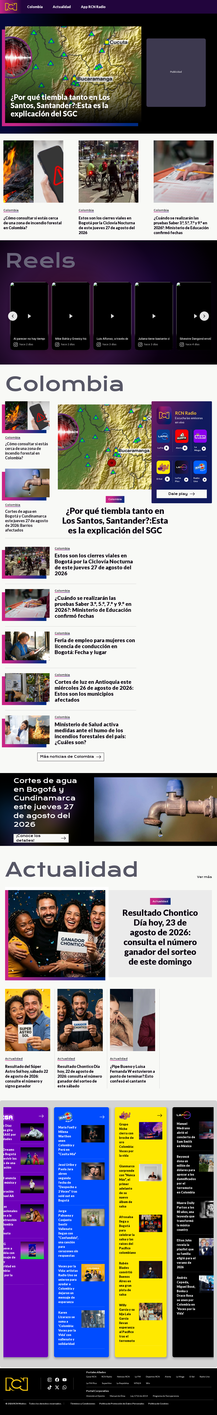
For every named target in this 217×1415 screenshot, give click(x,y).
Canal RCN (91, 1376)
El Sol (192, 1376)
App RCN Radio (93, 7)
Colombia (35, 7)
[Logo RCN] (17, 1384)
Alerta (168, 1376)
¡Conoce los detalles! (28, 838)
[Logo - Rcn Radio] (11, 6)
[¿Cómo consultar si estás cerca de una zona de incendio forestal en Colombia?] (33, 171)
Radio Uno (205, 1376)
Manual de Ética (117, 1396)
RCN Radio (107, 1376)
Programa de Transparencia (166, 1396)
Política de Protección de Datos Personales (121, 1403)
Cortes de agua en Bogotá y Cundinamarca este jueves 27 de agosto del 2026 (45, 802)
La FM (138, 1376)
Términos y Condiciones (82, 1403)
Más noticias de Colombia (67, 757)
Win (148, 1383)
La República (123, 1383)
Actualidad (62, 7)
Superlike (106, 1383)
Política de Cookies (158, 1403)
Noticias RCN (123, 1376)
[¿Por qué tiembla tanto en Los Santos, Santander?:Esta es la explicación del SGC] (115, 447)
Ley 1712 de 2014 (139, 1396)
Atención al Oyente (95, 1396)
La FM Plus (91, 1383)
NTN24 (137, 1383)
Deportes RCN (153, 1376)
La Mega (180, 1376)
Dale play (178, 494)
